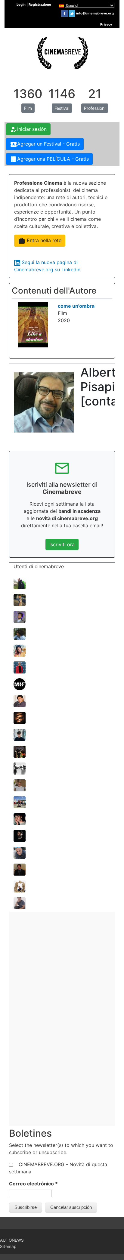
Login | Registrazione (34, 4)
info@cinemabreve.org (95, 13)
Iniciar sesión (28, 129)
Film (28, 108)
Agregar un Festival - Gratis (45, 144)
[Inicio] (62, 52)
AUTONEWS (12, 1240)
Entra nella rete (39, 241)
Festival (61, 108)
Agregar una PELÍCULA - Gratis (49, 159)
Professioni (94, 108)
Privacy (106, 24)
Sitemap (8, 1246)
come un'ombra (76, 306)
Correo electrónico (33, 1184)
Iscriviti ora (62, 544)
